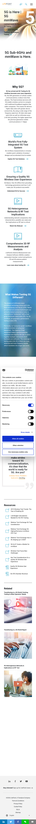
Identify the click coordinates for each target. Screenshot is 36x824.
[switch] (31, 411)
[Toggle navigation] (31, 4)
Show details (25, 432)
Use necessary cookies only (18, 452)
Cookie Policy (18, 807)
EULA (18, 809)
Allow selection (18, 445)
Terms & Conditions (18, 801)
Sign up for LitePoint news (17, 788)
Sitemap (18, 812)
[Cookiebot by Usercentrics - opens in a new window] (25, 370)
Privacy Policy (18, 804)
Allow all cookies (18, 439)
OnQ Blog (22, 478)
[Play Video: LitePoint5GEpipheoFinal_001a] (18, 69)
